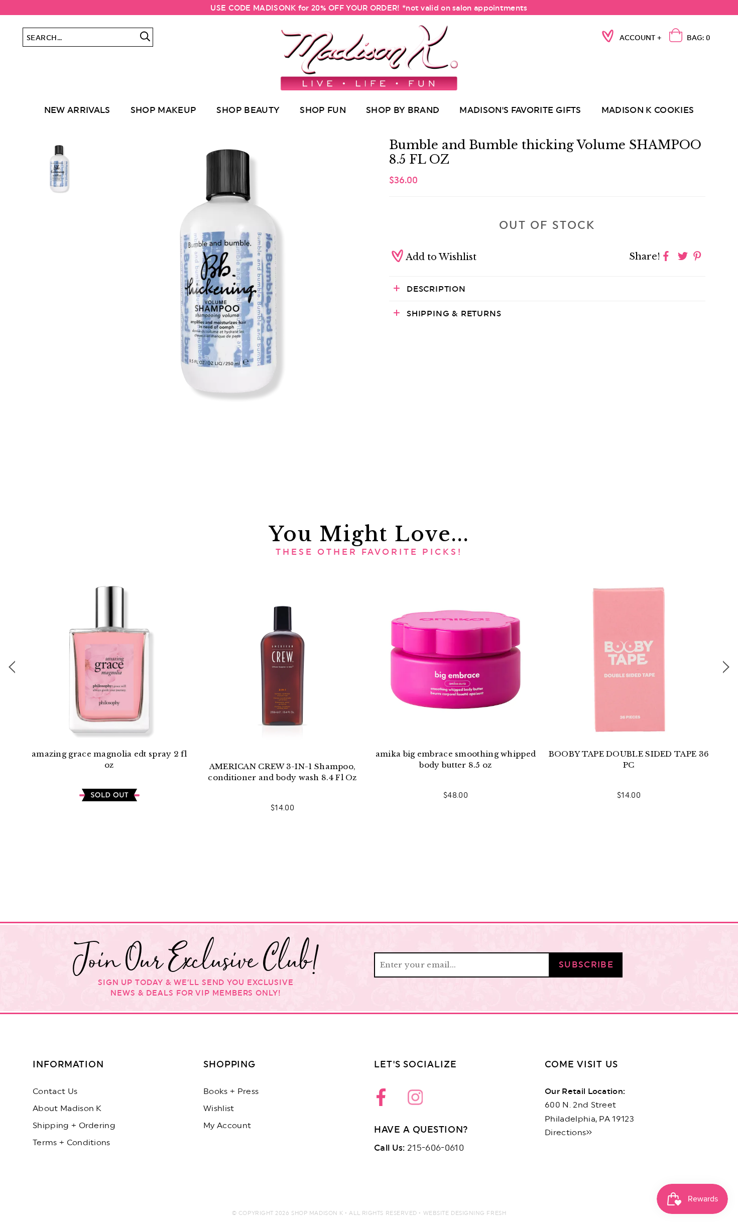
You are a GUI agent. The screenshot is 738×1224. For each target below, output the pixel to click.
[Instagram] (415, 1100)
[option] (228, 271)
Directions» (568, 1133)
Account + (641, 38)
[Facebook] (384, 1100)
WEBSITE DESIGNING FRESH (465, 1213)
